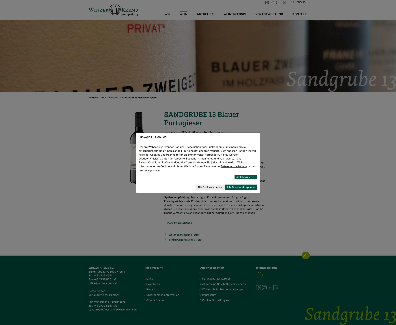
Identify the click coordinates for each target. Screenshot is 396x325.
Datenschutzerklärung (234, 166)
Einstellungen (243, 177)
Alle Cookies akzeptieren (241, 187)
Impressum (153, 170)
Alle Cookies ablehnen (210, 187)
